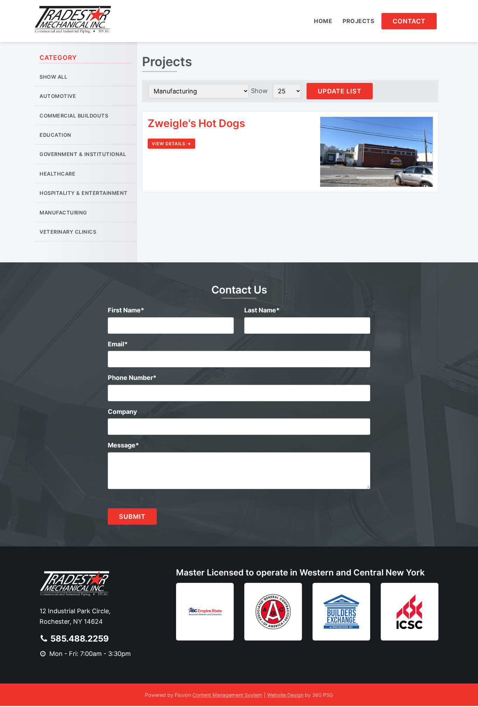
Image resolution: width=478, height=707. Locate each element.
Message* (123, 445)
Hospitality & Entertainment (84, 193)
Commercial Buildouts (74, 116)
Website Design (285, 695)
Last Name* (262, 310)
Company (122, 411)
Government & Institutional (83, 154)
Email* (118, 344)
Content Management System (227, 695)
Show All (53, 77)
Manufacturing (63, 212)
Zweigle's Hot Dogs (196, 123)
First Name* (126, 310)
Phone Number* (132, 377)
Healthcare (57, 174)
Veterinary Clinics (68, 232)
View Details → (171, 143)
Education (55, 135)
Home (323, 20)
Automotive (58, 96)
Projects (358, 20)
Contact (409, 21)
